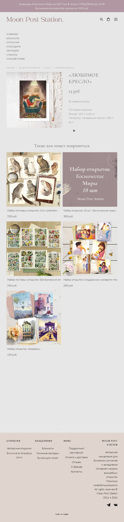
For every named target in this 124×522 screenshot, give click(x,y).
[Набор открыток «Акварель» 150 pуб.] (33, 318)
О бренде (76, 466)
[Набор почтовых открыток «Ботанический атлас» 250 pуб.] (33, 248)
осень (47, 67)
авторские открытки (29, 67)
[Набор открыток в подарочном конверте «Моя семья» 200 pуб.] (90, 248)
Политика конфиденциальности (105, 483)
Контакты (76, 471)
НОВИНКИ (12, 34)
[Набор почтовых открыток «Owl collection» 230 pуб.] (33, 179)
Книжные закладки (48, 453)
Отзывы (76, 461)
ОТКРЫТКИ (12, 42)
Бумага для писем (47, 457)
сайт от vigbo (62, 514)
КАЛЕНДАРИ (13, 46)
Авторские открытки (19, 448)
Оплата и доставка (76, 457)
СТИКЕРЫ (11, 55)
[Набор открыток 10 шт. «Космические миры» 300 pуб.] (90, 179)
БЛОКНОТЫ (13, 38)
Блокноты (48, 448)
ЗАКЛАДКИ (12, 50)
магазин (10, 67)
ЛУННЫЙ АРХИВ (15, 59)
